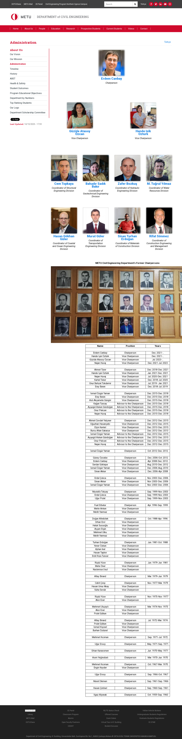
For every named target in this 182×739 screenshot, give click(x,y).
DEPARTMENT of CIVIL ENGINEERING (63, 17)
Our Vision (15, 54)
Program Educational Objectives (26, 93)
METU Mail (28, 4)
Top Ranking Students (21, 103)
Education (55, 29)
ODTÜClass (16, 4)
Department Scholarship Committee (27, 112)
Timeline (14, 69)
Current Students (114, 29)
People (42, 29)
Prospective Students (90, 29)
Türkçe (143, 4)
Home (15, 29)
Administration (18, 64)
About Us (29, 29)
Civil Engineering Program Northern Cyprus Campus (66, 4)
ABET (12, 78)
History (13, 73)
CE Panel (39, 4)
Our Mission (16, 59)
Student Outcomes (19, 88)
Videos (131, 29)
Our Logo (14, 107)
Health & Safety (17, 83)
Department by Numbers (22, 98)
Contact (143, 29)
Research (70, 29)
